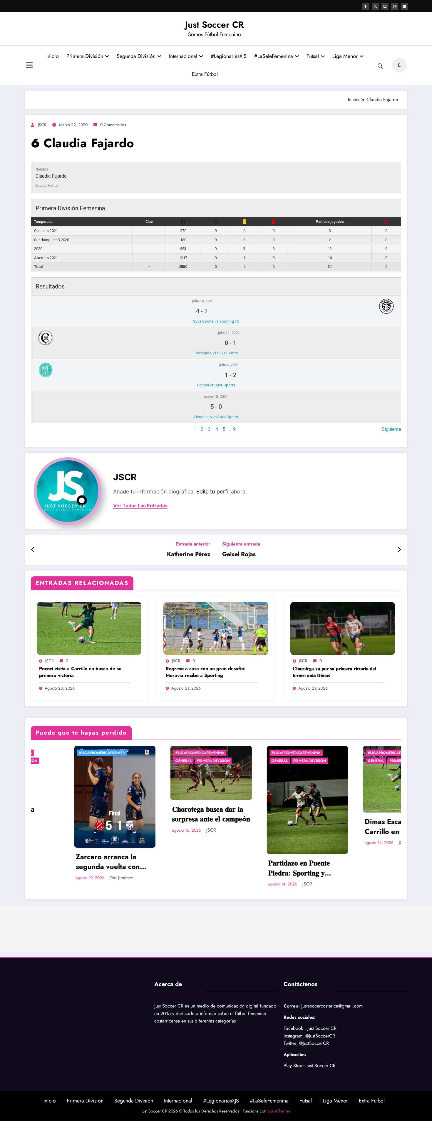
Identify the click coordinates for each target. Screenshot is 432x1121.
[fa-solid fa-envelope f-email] (404, 6)
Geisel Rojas (239, 554)
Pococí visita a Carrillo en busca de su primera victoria (80, 671)
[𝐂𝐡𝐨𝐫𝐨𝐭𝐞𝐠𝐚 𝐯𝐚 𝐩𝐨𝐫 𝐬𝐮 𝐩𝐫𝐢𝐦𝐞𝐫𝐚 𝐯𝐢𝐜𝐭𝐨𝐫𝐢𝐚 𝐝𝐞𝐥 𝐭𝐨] (342, 627)
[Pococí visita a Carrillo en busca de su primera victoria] (89, 627)
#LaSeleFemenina (273, 56)
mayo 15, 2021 (216, 397)
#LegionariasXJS (229, 56)
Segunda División (136, 56)
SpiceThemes (278, 1111)
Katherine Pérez (188, 554)
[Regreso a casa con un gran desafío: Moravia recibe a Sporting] (215, 627)
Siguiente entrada (241, 544)
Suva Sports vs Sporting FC (216, 321)
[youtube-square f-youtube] (385, 6)
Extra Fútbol (205, 74)
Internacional (183, 56)
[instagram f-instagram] (394, 6)
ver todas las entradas (140, 505)
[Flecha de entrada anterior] (33, 550)
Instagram (293, 1035)
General (79, 760)
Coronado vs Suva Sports (216, 353)
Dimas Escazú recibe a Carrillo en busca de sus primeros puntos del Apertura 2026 (297, 826)
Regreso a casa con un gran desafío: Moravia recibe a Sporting (205, 671)
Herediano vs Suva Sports (216, 417)
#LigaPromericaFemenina (95, 752)
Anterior (39, 429)
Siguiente (391, 429)
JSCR (42, 125)
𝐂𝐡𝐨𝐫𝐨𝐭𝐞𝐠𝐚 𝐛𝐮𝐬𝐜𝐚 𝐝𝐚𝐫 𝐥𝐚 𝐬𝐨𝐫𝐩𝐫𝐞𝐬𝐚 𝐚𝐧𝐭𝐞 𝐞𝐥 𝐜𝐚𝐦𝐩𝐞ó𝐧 (106, 814)
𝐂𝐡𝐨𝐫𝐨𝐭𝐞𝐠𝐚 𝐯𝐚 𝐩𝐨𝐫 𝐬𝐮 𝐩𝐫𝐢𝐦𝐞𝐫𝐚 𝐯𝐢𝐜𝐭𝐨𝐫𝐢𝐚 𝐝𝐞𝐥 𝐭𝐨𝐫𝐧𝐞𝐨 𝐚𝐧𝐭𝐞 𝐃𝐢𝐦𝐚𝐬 (334, 671)
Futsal (313, 56)
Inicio (52, 56)
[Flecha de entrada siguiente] (399, 550)
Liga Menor (345, 56)
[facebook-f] (365, 6)
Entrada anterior (193, 544)
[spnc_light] (399, 65)
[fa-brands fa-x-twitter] (375, 6)
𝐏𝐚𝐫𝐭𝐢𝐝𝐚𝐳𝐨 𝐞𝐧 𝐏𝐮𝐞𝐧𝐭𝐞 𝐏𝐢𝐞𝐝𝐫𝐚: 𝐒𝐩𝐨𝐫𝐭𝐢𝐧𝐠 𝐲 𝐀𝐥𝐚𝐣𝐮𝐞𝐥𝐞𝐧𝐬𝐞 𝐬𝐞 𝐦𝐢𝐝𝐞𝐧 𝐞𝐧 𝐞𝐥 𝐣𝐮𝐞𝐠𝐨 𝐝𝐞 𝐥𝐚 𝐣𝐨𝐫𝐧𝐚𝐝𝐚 (199, 868)
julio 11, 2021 (229, 333)
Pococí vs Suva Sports (216, 385)
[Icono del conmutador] (29, 65)
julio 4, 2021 (229, 365)
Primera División (84, 56)
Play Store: (294, 1065)
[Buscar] (380, 66)
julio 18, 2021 (203, 301)
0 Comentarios (113, 125)
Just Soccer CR (214, 24)
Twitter (290, 1043)
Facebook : (295, 1028)
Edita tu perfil (213, 491)
